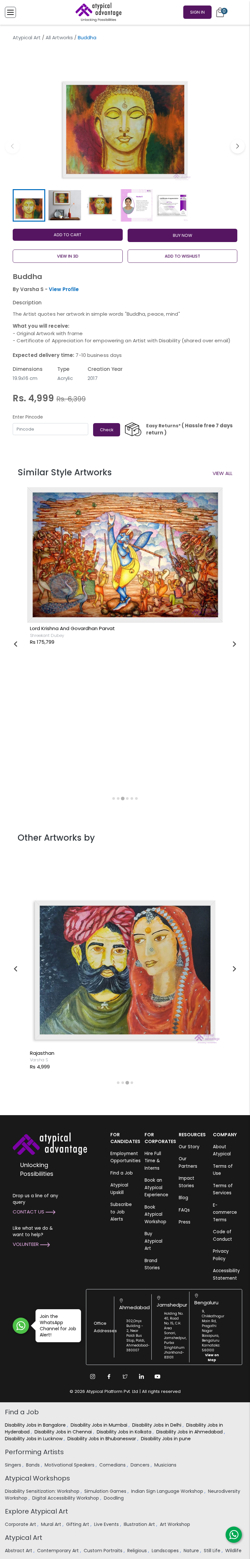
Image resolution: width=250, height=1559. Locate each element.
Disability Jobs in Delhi (157, 1425)
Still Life (213, 1550)
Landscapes (166, 1550)
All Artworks (59, 37)
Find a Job (121, 1173)
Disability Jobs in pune (166, 1438)
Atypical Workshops (37, 1478)
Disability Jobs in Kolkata (125, 1432)
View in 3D (67, 256)
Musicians (166, 1465)
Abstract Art (19, 1550)
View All (222, 473)
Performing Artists (34, 1451)
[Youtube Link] (157, 1376)
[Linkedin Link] (141, 1376)
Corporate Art (21, 1524)
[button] (237, 146)
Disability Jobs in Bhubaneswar (102, 1438)
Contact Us (29, 1211)
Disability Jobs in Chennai (64, 1432)
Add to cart (67, 235)
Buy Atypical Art (153, 1241)
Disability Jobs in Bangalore (36, 1425)
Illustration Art (140, 1524)
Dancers (141, 1465)
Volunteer (26, 1244)
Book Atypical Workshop (155, 1214)
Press (184, 1222)
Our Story (189, 1147)
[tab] (113, 798)
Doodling (114, 1498)
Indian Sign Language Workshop (167, 1491)
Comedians (113, 1465)
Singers (13, 1465)
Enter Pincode (28, 417)
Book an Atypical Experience (156, 1187)
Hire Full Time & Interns (153, 1161)
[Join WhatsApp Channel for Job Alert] (21, 1326)
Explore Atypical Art (36, 1511)
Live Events (107, 1524)
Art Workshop (175, 1524)
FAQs (184, 1210)
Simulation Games (106, 1491)
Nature (192, 1550)
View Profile (64, 289)
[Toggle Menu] (10, 12)
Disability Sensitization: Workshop (43, 1491)
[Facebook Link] (108, 1376)
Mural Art (51, 1524)
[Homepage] (97, 12)
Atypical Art (27, 37)
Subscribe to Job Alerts (121, 1211)
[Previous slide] (16, 644)
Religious (137, 1550)
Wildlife (234, 1550)
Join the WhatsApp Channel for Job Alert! (58, 1325)
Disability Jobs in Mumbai (100, 1425)
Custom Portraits (104, 1550)
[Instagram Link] (92, 1376)
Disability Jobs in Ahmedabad (190, 1432)
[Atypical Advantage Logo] (50, 1142)
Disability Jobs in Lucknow (34, 1438)
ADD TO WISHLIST (182, 256)
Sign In (197, 12)
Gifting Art (78, 1524)
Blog (183, 1198)
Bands (33, 1465)
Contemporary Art (58, 1550)
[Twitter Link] (125, 1376)
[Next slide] (234, 644)
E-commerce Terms (225, 1212)
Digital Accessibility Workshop (66, 1498)
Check (106, 429)
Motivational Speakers (70, 1465)
